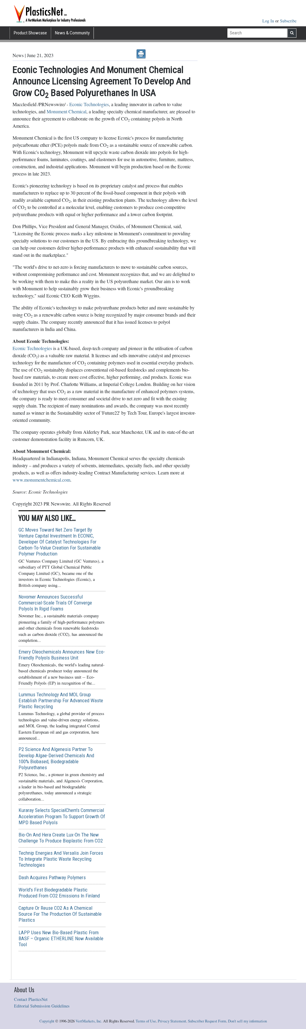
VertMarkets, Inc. (89, 1021)
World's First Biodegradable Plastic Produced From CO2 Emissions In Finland (59, 893)
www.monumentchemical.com (41, 480)
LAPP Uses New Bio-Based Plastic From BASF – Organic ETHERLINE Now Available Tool (61, 938)
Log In (268, 21)
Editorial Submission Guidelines (42, 1006)
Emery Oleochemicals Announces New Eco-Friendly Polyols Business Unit (62, 655)
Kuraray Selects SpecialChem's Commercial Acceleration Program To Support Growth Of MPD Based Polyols (62, 816)
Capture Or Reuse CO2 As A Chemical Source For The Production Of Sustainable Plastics (60, 914)
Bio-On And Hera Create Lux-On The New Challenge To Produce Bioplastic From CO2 (61, 838)
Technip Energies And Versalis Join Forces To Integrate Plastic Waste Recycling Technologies (61, 859)
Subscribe (288, 21)
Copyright (46, 1021)
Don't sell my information (247, 1021)
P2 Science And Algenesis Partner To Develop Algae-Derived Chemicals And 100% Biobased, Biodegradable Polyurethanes (56, 758)
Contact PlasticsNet (31, 999)
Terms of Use (146, 1021)
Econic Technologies (89, 104)
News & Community (72, 33)
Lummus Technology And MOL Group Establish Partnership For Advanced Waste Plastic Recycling (61, 700)
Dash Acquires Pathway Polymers (52, 877)
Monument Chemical (66, 111)
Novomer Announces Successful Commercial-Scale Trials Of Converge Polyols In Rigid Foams (55, 603)
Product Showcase (30, 33)
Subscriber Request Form (207, 1021)
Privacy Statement (172, 1021)
